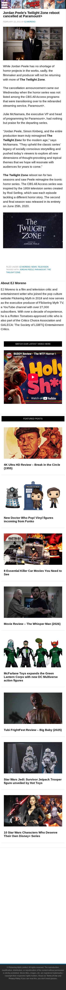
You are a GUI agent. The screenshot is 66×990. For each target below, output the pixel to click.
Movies (39, 901)
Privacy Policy (14, 978)
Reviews (39, 870)
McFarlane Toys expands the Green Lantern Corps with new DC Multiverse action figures (31, 677)
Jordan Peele (27, 270)
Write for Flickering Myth (39, 948)
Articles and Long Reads (39, 880)
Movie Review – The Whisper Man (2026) (32, 623)
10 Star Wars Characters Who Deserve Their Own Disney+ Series (30, 834)
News (34, 267)
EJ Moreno (24, 267)
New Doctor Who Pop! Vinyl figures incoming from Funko (28, 519)
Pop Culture (39, 896)
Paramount (40, 270)
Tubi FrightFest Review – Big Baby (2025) (33, 730)
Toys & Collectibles (39, 922)
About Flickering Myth (39, 937)
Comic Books (39, 911)
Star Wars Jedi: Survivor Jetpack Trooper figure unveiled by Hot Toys (33, 781)
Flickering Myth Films (39, 927)
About (39, 933)
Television (43, 267)
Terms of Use (52, 976)
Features (39, 876)
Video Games (39, 917)
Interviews (39, 886)
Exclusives (39, 891)
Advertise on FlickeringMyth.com (39, 942)
